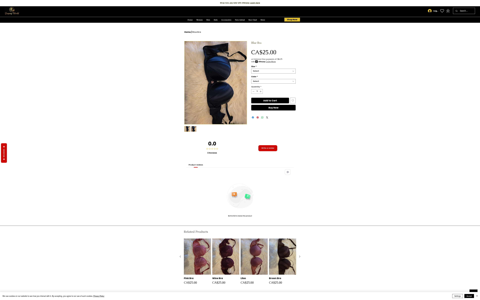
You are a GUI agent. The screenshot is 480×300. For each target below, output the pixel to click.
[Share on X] (267, 117)
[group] (240, 262)
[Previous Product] (180, 256)
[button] (448, 11)
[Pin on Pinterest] (257, 117)
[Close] (477, 296)
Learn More (265, 3)
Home (187, 32)
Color (254, 76)
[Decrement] (253, 91)
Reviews (3, 153)
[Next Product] (299, 256)
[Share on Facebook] (252, 117)
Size (253, 66)
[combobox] (273, 71)
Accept (469, 296)
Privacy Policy (98, 296)
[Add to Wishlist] (293, 100)
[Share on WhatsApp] (262, 117)
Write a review (267, 148)
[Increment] (260, 91)
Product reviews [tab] (196, 165)
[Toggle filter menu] (288, 172)
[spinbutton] (257, 91)
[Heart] (442, 10)
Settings (457, 296)
